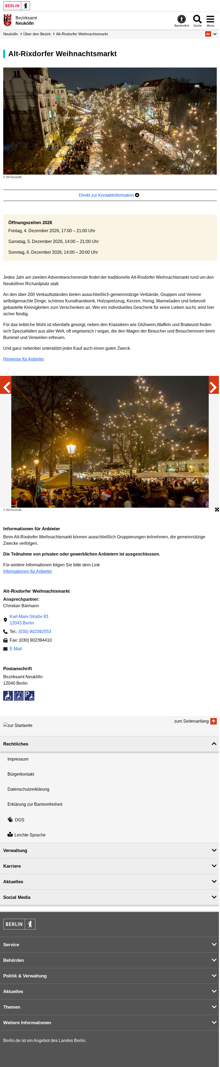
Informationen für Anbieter (27, 571)
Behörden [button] (13, 960)
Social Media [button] (16, 897)
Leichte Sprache (30, 835)
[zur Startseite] (27, 725)
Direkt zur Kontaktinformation (107, 195)
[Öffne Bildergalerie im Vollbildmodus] (217, 509)
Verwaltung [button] (15, 850)
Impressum (18, 759)
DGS (19, 820)
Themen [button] (11, 1007)
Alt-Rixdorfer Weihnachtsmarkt (82, 34)
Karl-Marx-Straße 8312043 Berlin (29, 619)
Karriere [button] (12, 866)
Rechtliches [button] (15, 744)
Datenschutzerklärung (28, 789)
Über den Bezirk (37, 34)
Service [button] (11, 944)
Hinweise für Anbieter (23, 359)
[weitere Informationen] (7, 20)
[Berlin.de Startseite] (16, 5)
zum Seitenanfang (191, 721)
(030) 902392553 (35, 631)
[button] (211, 34)
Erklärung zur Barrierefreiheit (35, 804)
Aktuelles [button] (13, 881)
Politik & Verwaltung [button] (25, 975)
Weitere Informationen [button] (27, 1022)
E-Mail (16, 649)
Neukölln (10, 34)
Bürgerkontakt (21, 774)
